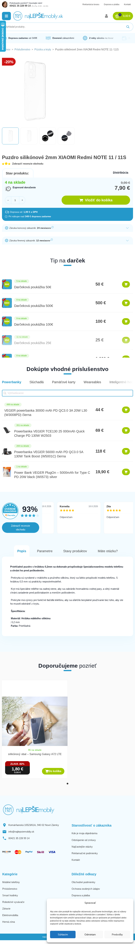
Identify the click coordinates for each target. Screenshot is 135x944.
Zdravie (6, 908)
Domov (6, 49)
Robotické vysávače (13, 902)
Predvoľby (117, 934)
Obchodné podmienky (83, 882)
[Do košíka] (126, 284)
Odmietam (90, 934)
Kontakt (127, 4)
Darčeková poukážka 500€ (33, 306)
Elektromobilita (10, 915)
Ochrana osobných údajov (86, 888)
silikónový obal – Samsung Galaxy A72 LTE (35, 754)
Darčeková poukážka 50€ (32, 287)
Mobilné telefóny (11, 882)
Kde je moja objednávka (84, 833)
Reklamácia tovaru (90, 4)
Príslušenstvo (22, 49)
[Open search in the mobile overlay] (67, 27)
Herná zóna (8, 921)
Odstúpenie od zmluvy (84, 840)
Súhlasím (63, 934)
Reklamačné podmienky (85, 853)
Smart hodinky (10, 895)
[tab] (67, 783)
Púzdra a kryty (42, 49)
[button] (6, 16)
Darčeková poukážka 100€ (33, 324)
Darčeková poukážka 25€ (32, 343)
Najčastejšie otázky (82, 846)
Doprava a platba (111, 4)
